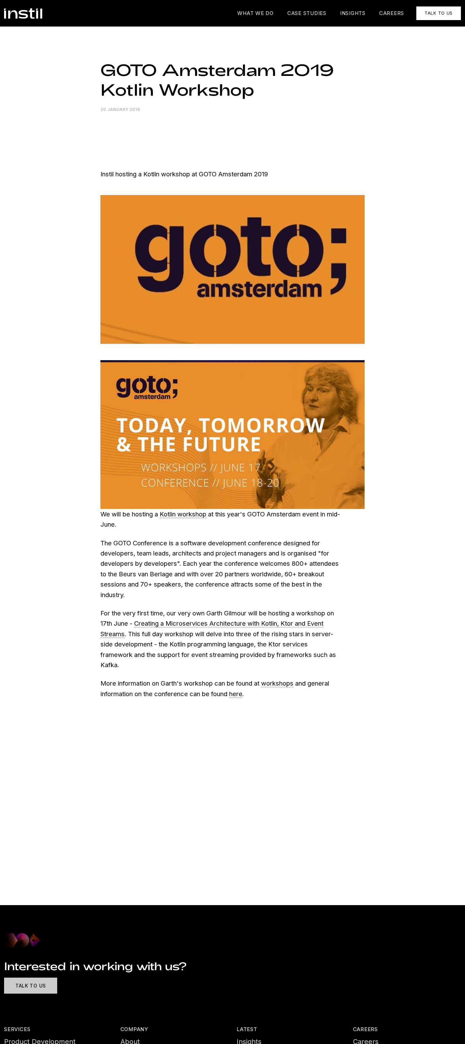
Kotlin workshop (183, 514)
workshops (277, 683)
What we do (255, 13)
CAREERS (391, 13)
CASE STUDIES (306, 13)
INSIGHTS (353, 13)
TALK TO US (438, 13)
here (235, 693)
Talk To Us (30, 986)
